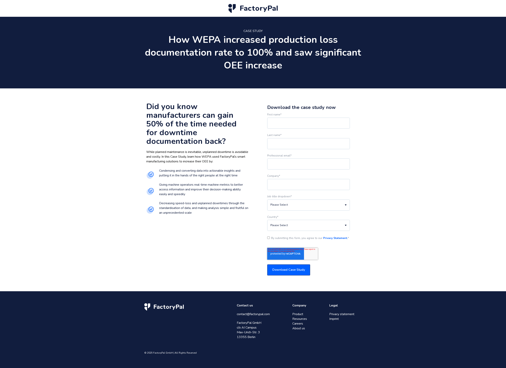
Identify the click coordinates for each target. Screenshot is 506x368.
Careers (297, 323)
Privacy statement (341, 314)
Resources (299, 319)
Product (297, 314)
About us (298, 328)
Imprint (334, 319)
